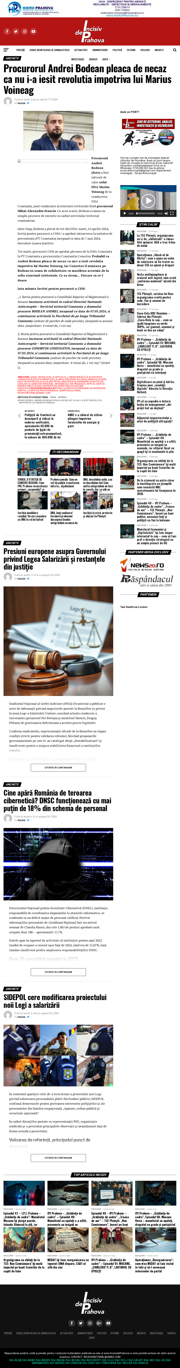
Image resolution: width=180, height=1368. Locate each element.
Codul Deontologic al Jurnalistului (49, 50)
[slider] (145, 213)
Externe (131, 50)
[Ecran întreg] (172, 213)
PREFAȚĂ (20, 50)
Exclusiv (145, 50)
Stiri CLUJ (108, 1360)
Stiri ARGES (43, 1360)
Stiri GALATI (135, 1360)
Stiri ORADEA (73, 1363)
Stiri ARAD (28, 1360)
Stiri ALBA (15, 1360)
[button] (148, 201)
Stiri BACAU (58, 1360)
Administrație (100, 50)
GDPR (105, 59)
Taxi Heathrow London (133, 607)
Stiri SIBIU (88, 1363)
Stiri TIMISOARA (106, 1363)
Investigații (77, 59)
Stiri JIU (160, 1360)
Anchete (159, 50)
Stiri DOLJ (121, 1360)
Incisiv (21, 103)
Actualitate (81, 50)
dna (54, 397)
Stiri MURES (57, 1363)
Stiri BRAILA (140, 1363)
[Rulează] (125, 213)
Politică (117, 50)
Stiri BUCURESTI (91, 1360)
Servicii (93, 59)
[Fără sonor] (166, 213)
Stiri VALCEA (124, 1363)
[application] (148, 201)
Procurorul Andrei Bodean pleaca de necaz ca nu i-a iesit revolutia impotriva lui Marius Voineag (60, 401)
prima (63, 397)
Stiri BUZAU (73, 1360)
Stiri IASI (149, 1360)
